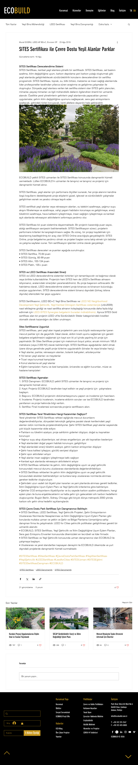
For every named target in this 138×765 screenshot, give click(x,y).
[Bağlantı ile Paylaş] (40, 579)
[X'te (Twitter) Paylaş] (27, 579)
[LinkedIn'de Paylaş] (33, 579)
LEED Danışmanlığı (44, 570)
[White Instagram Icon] (125, 731)
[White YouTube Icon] (129, 731)
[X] (116, 731)
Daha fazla (104, 24)
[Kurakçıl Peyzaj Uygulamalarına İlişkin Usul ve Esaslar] (25, 618)
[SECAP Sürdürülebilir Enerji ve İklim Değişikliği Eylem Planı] (69, 618)
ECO (17, 11)
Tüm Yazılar (11, 24)
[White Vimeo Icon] (134, 731)
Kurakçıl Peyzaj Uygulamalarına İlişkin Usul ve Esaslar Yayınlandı (24, 635)
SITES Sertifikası (27, 570)
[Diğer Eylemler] (117, 42)
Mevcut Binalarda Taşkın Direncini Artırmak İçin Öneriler (109, 635)
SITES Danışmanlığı (63, 570)
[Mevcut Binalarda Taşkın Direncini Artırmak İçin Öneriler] (112, 618)
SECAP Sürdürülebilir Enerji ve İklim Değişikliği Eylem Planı (67, 635)
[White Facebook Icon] (112, 731)
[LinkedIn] (121, 731)
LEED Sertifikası (57, 24)
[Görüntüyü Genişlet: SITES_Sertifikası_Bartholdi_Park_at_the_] (69, 138)
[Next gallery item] (115, 138)
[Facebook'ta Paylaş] (20, 579)
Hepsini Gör (127, 602)
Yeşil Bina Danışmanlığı (81, 24)
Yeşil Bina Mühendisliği (33, 24)
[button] (129, 24)
